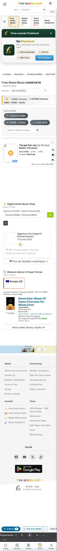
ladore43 (37, 164)
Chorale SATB (24, 239)
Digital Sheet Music (18, 417)
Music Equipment (17, 422)
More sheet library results (28, 327)
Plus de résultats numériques (30, 261)
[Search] (37, 130)
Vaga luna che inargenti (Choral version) (29, 235)
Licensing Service (38, 380)
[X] (32, 457)
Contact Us (10, 375)
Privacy (8, 389)
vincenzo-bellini (17, 115)
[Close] (51, 33)
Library (28, 548)
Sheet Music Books (18, 413)
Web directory (36, 434)
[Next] (37, 535)
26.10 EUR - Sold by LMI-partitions (35, 314)
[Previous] (22, 535)
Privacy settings (12, 393)
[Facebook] (16, 457)
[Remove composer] (45, 529)
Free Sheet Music (17, 408)
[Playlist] (43, 535)
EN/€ (52, 11)
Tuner (32, 430)
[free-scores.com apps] (4, 21)
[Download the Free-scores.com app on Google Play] (28, 469)
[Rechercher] (44, 10)
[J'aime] (16, 535)
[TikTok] (41, 457)
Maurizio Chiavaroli (26, 253)
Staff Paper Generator (40, 425)
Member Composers (39, 370)
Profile (51, 548)
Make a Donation (38, 389)
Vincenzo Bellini (20, 250)
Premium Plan (36, 384)
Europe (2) (16, 281)
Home (5, 548)
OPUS (40, 548)
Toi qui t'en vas (34, 146)
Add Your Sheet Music (40, 375)
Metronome (35, 416)
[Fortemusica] (18, 488)
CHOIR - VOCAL (18, 122)
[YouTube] (24, 457)
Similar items (23, 321)
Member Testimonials (15, 380)
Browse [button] (17, 548)
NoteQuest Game (38, 420)
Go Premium (44, 57)
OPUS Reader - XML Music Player (39, 410)
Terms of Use (11, 384)
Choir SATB (41, 122)
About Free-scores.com (16, 370)
